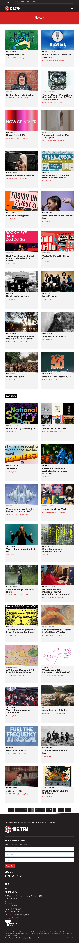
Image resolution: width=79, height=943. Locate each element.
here (10, 914)
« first (11, 810)
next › (61, 810)
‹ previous (19, 810)
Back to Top (70, 938)
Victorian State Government (25, 918)
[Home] (13, 8)
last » (67, 810)
